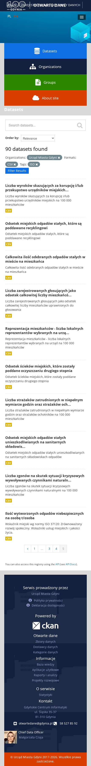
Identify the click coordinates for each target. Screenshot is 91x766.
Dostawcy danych (45, 647)
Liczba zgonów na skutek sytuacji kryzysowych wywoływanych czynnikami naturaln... (44, 478)
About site (50, 98)
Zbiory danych (46, 642)
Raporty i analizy (45, 675)
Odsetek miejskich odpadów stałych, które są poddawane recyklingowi (43, 225)
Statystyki (45, 695)
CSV (8, 210)
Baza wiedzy (45, 664)
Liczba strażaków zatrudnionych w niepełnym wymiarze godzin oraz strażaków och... (44, 402)
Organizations (50, 66)
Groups (50, 82)
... (42, 549)
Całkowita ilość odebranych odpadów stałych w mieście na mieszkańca (45, 259)
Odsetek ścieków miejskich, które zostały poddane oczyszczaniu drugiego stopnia (40, 368)
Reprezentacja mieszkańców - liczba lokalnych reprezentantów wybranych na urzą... (44, 330)
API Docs (71, 564)
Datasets (50, 51)
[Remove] (59, 157)
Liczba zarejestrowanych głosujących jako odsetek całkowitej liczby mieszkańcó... (40, 292)
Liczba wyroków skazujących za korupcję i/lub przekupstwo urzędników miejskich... (44, 187)
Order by (11, 138)
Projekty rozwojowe (45, 680)
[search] (80, 125)
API (57, 564)
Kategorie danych (45, 652)
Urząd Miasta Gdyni (45, 594)
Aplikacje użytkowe (45, 670)
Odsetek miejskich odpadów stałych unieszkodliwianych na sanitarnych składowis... (35, 442)
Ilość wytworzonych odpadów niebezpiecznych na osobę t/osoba (44, 515)
